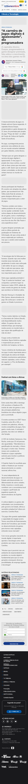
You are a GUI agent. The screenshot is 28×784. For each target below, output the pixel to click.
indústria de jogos (7, 611)
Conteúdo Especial (8, 697)
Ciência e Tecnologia (6, 27)
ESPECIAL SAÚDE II (22, 9)
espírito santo (18, 608)
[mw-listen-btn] (2, 75)
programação (6, 614)
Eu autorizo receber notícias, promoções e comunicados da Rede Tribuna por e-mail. (14, 637)
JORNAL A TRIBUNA (9, 682)
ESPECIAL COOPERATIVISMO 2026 (10, 665)
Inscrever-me (14, 644)
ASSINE (21, 1)
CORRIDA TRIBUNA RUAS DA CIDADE (11, 661)
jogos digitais (17, 611)
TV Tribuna (14, 9)
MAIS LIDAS (7, 657)
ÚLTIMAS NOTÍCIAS (9, 654)
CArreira (10, 608)
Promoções (7, 688)
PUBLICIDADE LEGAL (10, 691)
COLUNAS (6, 685)
